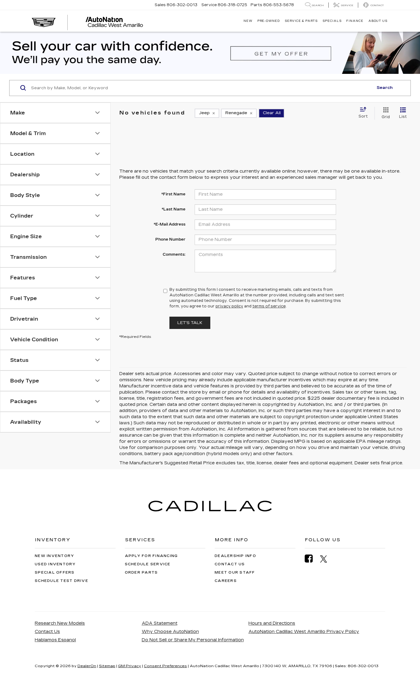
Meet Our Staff (235, 573)
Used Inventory (55, 564)
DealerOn (86, 666)
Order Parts (141, 573)
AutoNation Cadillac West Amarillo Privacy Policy (303, 631)
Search (385, 87)
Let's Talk (189, 322)
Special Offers (55, 573)
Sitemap (107, 666)
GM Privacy (129, 666)
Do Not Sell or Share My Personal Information (193, 640)
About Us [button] (377, 20)
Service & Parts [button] (301, 20)
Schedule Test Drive (61, 581)
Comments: (174, 254)
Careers (226, 581)
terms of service (269, 306)
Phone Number (170, 239)
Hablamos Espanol (55, 640)
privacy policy (229, 306)
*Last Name (173, 209)
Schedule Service (148, 564)
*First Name (173, 194)
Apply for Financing (151, 556)
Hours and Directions (271, 623)
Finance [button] (354, 20)
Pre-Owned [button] (268, 20)
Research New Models (60, 623)
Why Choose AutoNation (170, 631)
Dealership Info (235, 556)
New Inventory (54, 556)
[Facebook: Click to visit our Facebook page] (312, 559)
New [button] (248, 20)
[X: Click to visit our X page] (326, 559)
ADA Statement (159, 623)
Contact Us (230, 564)
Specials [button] (332, 20)
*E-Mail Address (169, 224)
